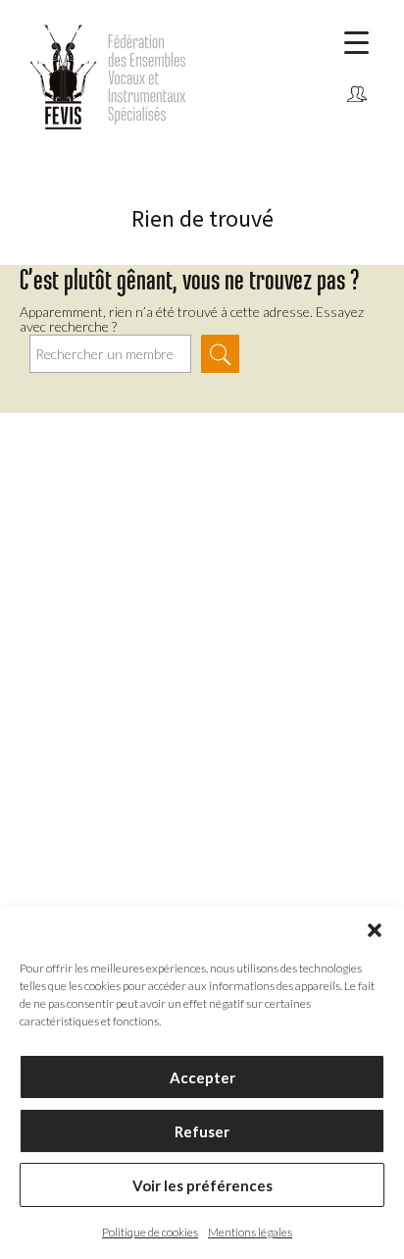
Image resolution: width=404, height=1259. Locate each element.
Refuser (202, 1131)
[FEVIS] (147, 76)
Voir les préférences (202, 1185)
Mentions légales (250, 1232)
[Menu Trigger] (356, 42)
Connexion (356, 95)
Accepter (202, 1077)
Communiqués (356, 124)
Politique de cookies (150, 1232)
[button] (374, 930)
